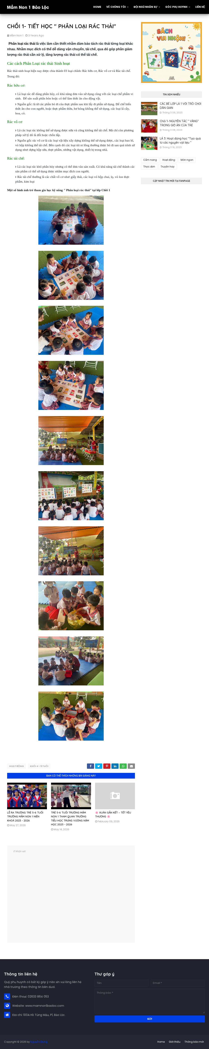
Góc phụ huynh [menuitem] (176, 7)
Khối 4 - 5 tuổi (39, 766)
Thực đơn (149, 166)
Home (161, 1041)
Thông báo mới (194, 1041)
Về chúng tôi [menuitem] (116, 7)
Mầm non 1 (16, 35)
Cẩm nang (150, 160)
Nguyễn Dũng (38, 1041)
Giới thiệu (174, 1041)
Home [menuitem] (97, 7)
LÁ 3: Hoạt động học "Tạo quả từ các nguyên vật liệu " (180, 140)
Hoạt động (16, 766)
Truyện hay (168, 166)
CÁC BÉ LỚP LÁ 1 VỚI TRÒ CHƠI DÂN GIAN (180, 106)
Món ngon (187, 160)
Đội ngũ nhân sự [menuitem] (145, 7)
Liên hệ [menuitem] (200, 7)
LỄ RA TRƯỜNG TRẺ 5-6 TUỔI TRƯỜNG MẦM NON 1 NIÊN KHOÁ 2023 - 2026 (25, 816)
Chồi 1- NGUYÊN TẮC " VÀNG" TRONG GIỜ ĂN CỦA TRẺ (179, 123)
